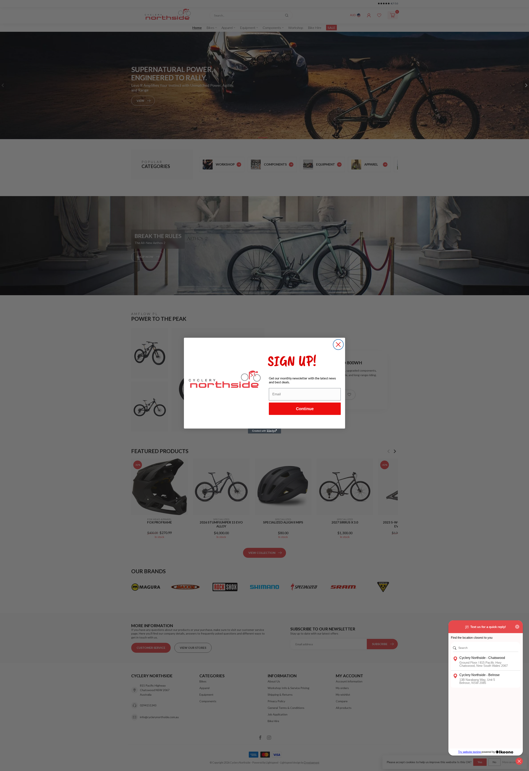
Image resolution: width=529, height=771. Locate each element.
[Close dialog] (338, 344)
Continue (305, 408)
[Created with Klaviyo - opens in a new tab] (264, 431)
